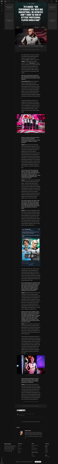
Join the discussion (38, 461)
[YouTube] (1, 461)
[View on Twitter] (39, 230)
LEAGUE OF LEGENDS (35, 445)
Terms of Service (47, 456)
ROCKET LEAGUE (34, 449)
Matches (9, 1)
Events (13, 1)
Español (46, 449)
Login (32, 453)
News (5, 1)
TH (27, 3)
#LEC (23, 237)
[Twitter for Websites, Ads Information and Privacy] (39, 261)
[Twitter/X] (1, 457)
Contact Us (19, 451)
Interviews (19, 445)
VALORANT (33, 446)
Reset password (34, 456)
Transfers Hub (20, 448)
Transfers (16, 1)
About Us (19, 452)
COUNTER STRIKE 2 (34, 448)
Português (46, 451)
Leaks (19, 446)
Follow (32, 230)
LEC (29, 3)
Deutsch (46, 450)
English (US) (47, 445)
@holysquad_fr (28, 237)
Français (46, 447)
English (46, 446)
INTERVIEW (32, 3)
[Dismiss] (42, 461)
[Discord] (1, 460)
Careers (19, 449)
